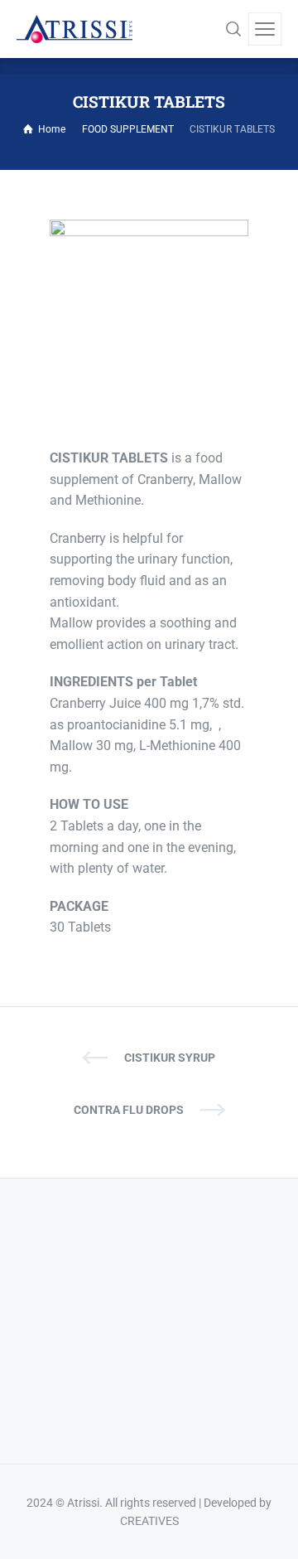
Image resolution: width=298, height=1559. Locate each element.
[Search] (233, 29)
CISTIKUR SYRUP (169, 1057)
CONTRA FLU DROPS (129, 1109)
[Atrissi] (74, 29)
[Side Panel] (264, 29)
